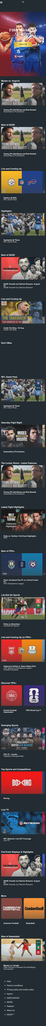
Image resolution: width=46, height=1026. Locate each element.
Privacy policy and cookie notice (20, 989)
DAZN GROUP (13, 998)
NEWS (10, 1002)
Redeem (10, 1006)
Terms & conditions (15, 985)
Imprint (10, 993)
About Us (11, 1010)
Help (9, 981)
